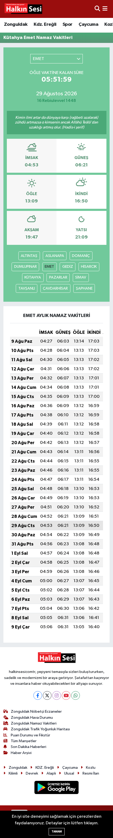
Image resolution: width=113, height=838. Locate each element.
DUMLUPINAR (25, 267)
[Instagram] (56, 695)
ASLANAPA (54, 256)
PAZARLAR (58, 277)
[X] (47, 695)
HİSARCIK (89, 267)
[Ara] (97, 9)
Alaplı (51, 773)
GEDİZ (67, 267)
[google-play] (56, 788)
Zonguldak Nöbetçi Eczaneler (36, 711)
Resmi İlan (91, 773)
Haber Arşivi (21, 753)
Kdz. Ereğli (45, 24)
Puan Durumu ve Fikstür (30, 735)
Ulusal (69, 773)
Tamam (57, 831)
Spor (68, 24)
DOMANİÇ (81, 256)
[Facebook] (37, 695)
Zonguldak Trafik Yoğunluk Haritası (40, 729)
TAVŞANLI (26, 288)
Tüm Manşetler (24, 741)
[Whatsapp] (75, 695)
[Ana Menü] (104, 9)
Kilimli (13, 773)
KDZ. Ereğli (44, 768)
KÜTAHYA (32, 277)
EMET (49, 267)
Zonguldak (16, 24)
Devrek (32, 773)
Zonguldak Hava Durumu (32, 718)
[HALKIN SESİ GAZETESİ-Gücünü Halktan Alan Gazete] (23, 9)
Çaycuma (88, 24)
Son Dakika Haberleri (28, 747)
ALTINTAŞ (29, 256)
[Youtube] (66, 695)
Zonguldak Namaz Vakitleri (33, 723)
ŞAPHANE (84, 288)
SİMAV (80, 277)
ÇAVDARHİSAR (55, 288)
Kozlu (90, 768)
